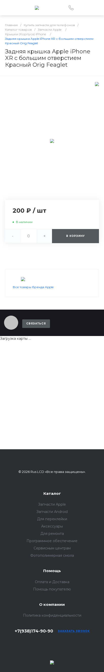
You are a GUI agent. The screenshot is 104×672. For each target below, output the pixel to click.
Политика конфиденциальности (52, 615)
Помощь (52, 570)
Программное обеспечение (52, 541)
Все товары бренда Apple (33, 287)
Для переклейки (52, 519)
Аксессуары (52, 526)
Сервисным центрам (52, 548)
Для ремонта (52, 533)
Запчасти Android (52, 511)
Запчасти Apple (52, 504)
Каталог (52, 493)
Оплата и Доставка (52, 582)
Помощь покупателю (52, 589)
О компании (52, 604)
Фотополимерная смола (52, 555)
